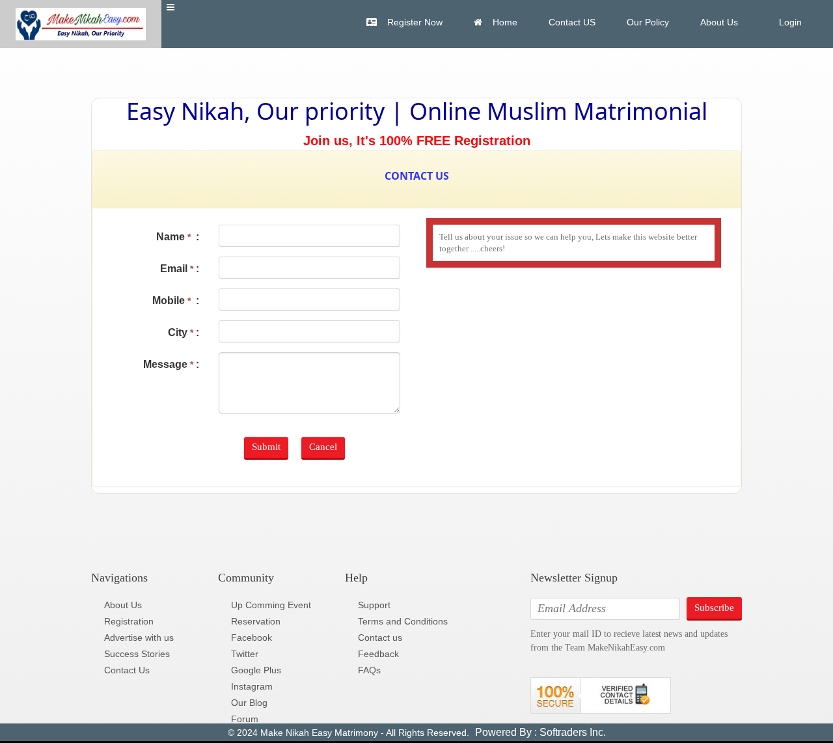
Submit (266, 447)
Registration (129, 621)
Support (374, 605)
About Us (719, 22)
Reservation (255, 621)
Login (789, 22)
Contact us (380, 637)
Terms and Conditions (403, 621)
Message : (171, 364)
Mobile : (175, 300)
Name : (177, 236)
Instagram (252, 686)
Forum (244, 719)
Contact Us (127, 670)
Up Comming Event (271, 605)
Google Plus (256, 670)
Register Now (415, 22)
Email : (179, 268)
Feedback (378, 654)
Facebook (251, 637)
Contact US (572, 22)
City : (183, 332)
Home (505, 22)
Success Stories (137, 654)
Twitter (244, 654)
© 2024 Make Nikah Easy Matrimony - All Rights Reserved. (348, 732)
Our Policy (648, 22)
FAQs (369, 670)
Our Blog (249, 702)
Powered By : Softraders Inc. (539, 732)
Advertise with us (139, 637)
